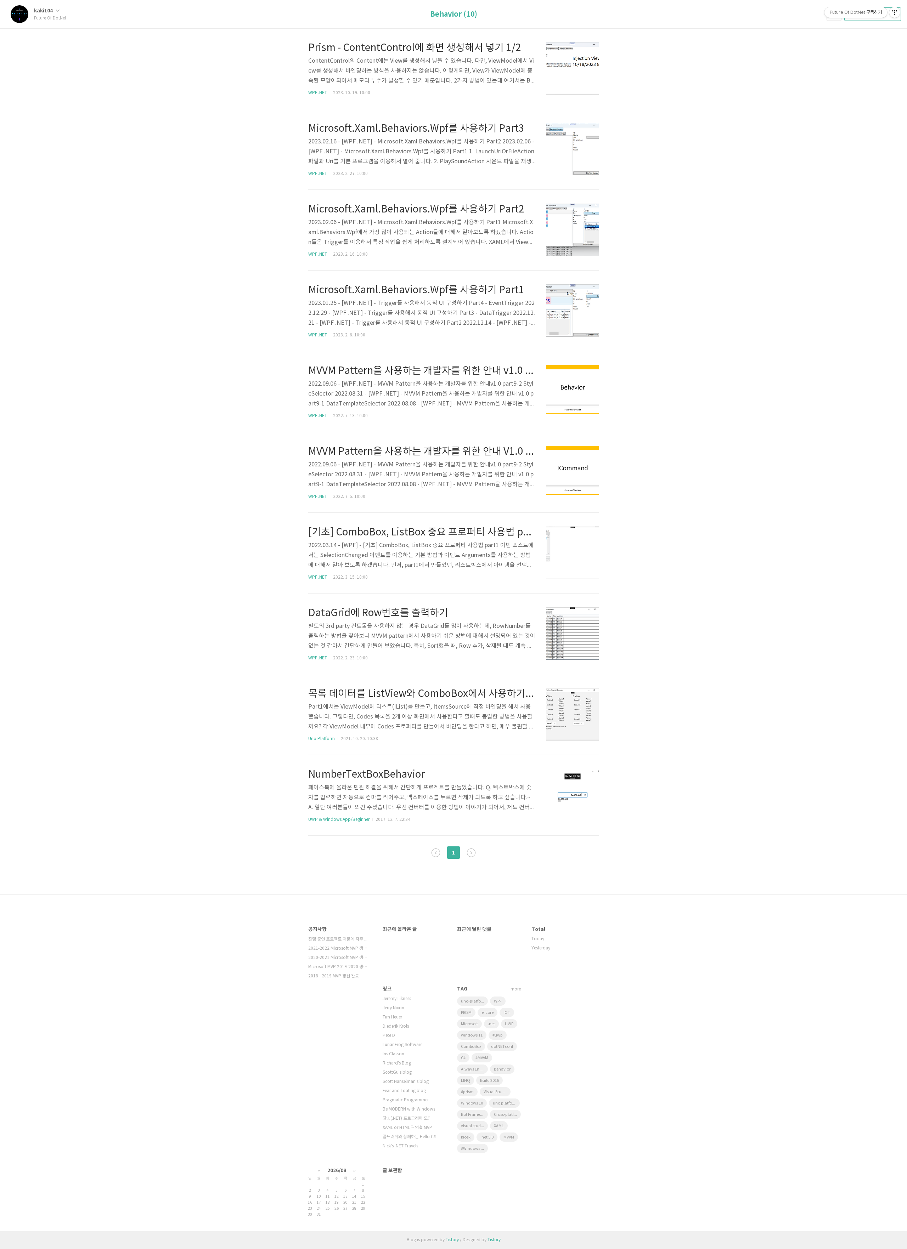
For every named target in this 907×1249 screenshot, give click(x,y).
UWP (509, 1024)
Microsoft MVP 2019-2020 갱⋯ (337, 967)
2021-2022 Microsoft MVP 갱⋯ (337, 948)
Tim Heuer (392, 1017)
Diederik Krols (396, 1026)
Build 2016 (489, 1080)
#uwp (497, 1035)
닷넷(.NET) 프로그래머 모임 (407, 1118)
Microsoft (469, 1024)
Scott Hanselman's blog (406, 1081)
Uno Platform (321, 739)
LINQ (465, 1080)
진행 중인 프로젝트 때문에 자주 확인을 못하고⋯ (338, 939)
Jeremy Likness (397, 999)
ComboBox (471, 1046)
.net (491, 1024)
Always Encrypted (474, 1069)
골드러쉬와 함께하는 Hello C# (409, 1137)
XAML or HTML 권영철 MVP (407, 1127)
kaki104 (44, 11)
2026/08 (336, 1171)
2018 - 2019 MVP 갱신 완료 (333, 976)
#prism (467, 1092)
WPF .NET (317, 93)
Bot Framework (474, 1114)
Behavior (502, 1069)
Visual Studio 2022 (497, 1092)
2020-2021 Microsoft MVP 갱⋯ (337, 957)
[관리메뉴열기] (894, 12)
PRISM (466, 1012)
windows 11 (472, 1035)
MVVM (508, 1137)
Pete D (389, 1035)
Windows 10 (472, 1103)
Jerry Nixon (393, 1008)
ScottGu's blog (397, 1072)
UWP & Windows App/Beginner (339, 819)
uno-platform (473, 1001)
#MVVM (481, 1058)
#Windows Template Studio (474, 1148)
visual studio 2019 (474, 1126)
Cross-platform (507, 1114)
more (516, 989)
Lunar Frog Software (402, 1045)
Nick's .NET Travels (400, 1146)
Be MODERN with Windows (409, 1109)
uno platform (505, 1103)
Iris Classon (393, 1054)
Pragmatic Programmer (406, 1100)
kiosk (466, 1137)
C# (463, 1058)
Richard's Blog (397, 1063)
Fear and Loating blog (404, 1091)
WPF (498, 1001)
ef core (487, 1012)
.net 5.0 (487, 1137)
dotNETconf (502, 1046)
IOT (506, 1012)
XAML (499, 1126)
